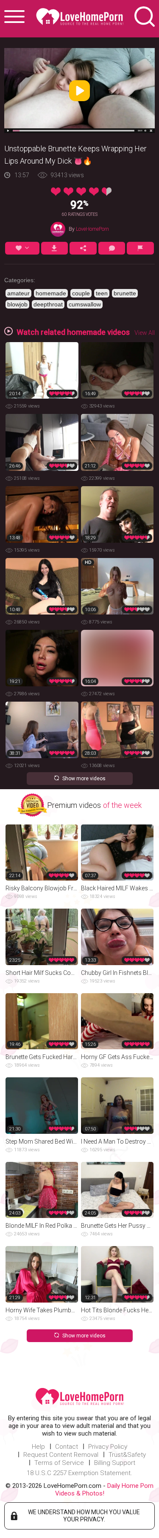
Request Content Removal (60, 1455)
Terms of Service (59, 1463)
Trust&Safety (127, 1455)
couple (81, 293)
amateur (18, 293)
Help (38, 1446)
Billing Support (114, 1463)
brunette (125, 293)
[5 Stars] (107, 191)
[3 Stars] (81, 191)
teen (102, 293)
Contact (66, 1446)
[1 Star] (56, 191)
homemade (51, 293)
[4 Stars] (94, 191)
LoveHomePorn (92, 229)
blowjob (17, 304)
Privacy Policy (107, 1446)
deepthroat (48, 304)
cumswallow (85, 304)
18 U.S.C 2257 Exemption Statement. (79, 1473)
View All (144, 332)
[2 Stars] (68, 191)
